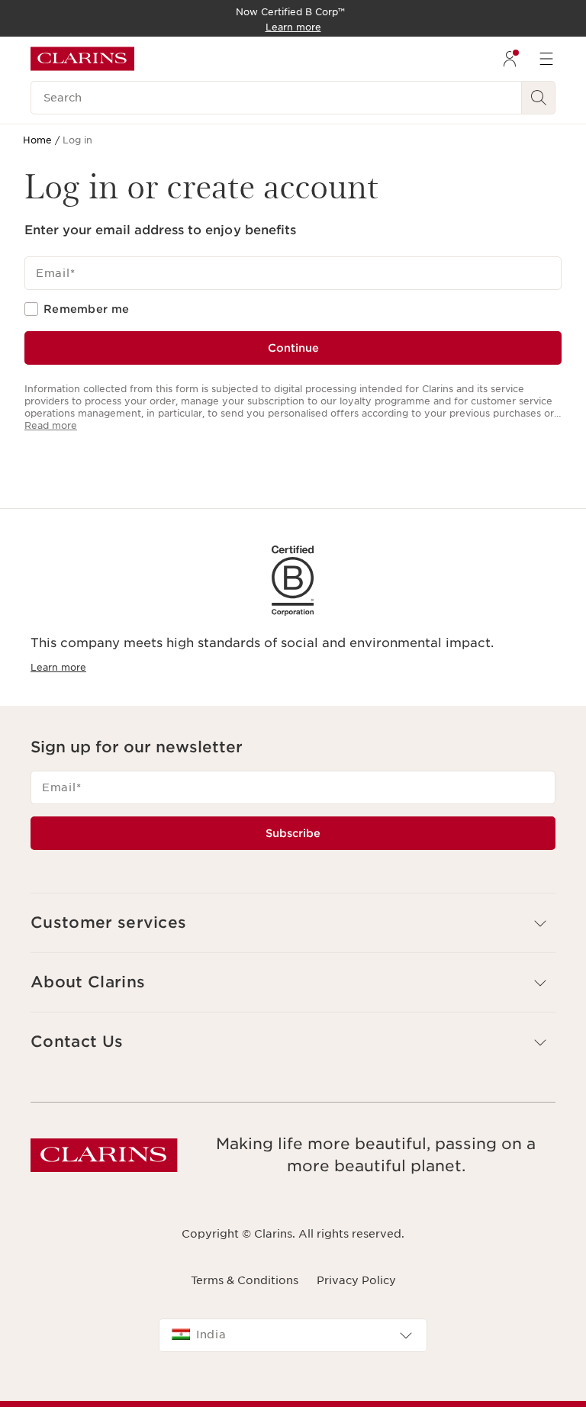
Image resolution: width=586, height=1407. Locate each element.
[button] (293, 922)
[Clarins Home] (82, 59)
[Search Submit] (538, 97)
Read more (50, 425)
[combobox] (293, 1335)
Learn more (58, 667)
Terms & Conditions (244, 1280)
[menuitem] (510, 59)
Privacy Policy (356, 1280)
